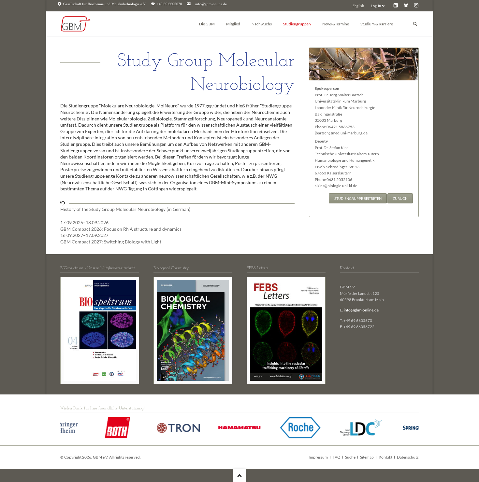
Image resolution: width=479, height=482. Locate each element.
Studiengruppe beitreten (358, 198)
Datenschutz (408, 457)
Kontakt (385, 457)
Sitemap (367, 457)
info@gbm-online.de (211, 4)
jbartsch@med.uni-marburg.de (341, 133)
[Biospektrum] (100, 330)
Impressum (318, 457)
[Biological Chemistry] (193, 330)
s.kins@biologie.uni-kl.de (336, 185)
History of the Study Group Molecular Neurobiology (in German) (125, 209)
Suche (350, 457)
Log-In (376, 6)
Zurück (400, 198)
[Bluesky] (406, 5)
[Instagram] (416, 5)
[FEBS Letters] (286, 330)
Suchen (415, 24)
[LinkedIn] (396, 5)
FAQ (337, 457)
